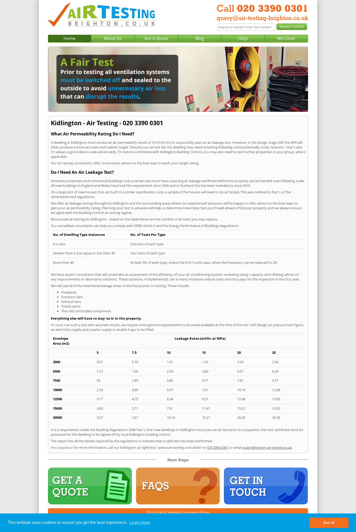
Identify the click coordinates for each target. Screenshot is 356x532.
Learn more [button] (139, 522)
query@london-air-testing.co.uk (267, 447)
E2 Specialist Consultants (181, 512)
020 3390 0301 (218, 447)
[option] (178, 79)
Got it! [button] (329, 523)
